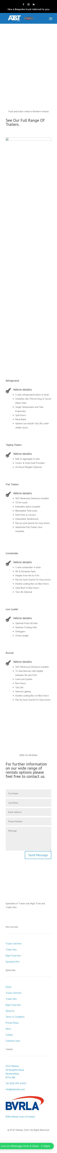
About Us (10, 1010)
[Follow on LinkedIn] (33, 4)
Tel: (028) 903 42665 (16, 1083)
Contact (9, 1034)
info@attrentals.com (15, 1089)
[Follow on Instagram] (28, 4)
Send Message (38, 855)
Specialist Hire (12, 961)
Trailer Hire (11, 949)
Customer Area (13, 1040)
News (8, 1028)
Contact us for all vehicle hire (28, 721)
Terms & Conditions (15, 1016)
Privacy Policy (12, 1022)
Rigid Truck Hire (13, 955)
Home (8, 986)
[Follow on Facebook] (23, 4)
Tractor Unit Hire (13, 943)
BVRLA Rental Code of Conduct (20, 1116)
